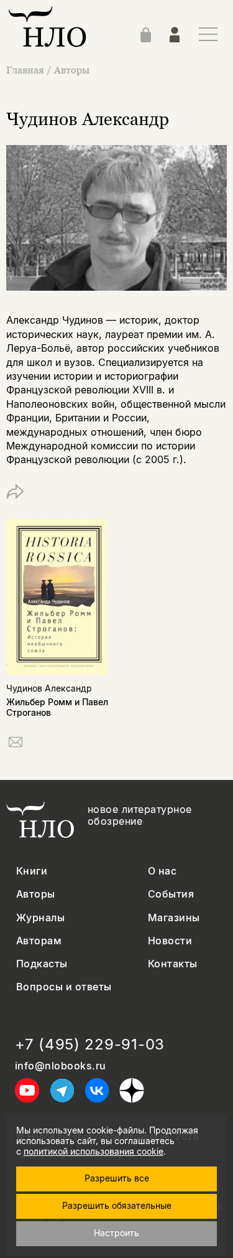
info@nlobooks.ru (60, 1066)
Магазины (174, 918)
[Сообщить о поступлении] (15, 744)
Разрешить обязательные (116, 1205)
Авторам (39, 941)
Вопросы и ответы (64, 987)
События (171, 894)
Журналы (40, 918)
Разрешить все (117, 1178)
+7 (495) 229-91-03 (90, 1044)
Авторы (71, 69)
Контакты (173, 964)
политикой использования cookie (93, 1151)
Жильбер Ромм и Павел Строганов (57, 707)
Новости (170, 941)
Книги (31, 871)
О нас (162, 871)
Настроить (116, 1232)
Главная (25, 69)
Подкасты (42, 964)
